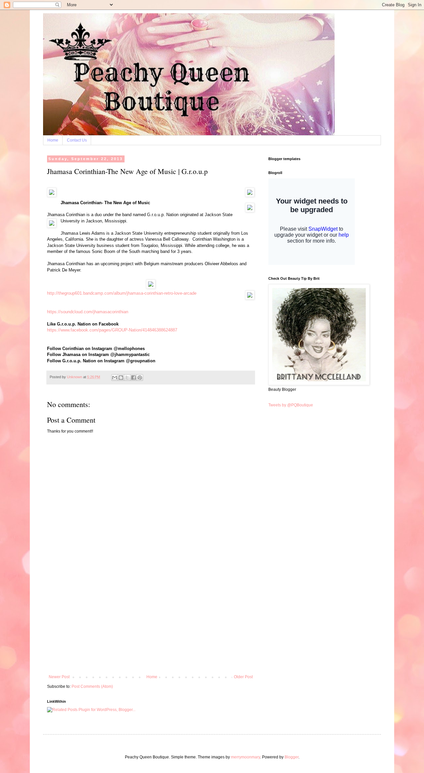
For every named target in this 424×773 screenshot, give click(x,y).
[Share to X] (127, 377)
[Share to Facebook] (133, 377)
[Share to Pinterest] (139, 377)
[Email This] (114, 377)
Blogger (291, 757)
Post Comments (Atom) (92, 686)
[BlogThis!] (121, 377)
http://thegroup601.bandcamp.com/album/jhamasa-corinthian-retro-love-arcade (121, 293)
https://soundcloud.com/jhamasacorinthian (87, 311)
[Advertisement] (150, 624)
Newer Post (59, 677)
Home (52, 140)
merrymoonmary (245, 757)
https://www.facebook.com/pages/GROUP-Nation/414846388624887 (112, 329)
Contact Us (77, 140)
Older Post (243, 677)
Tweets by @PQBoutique (290, 405)
